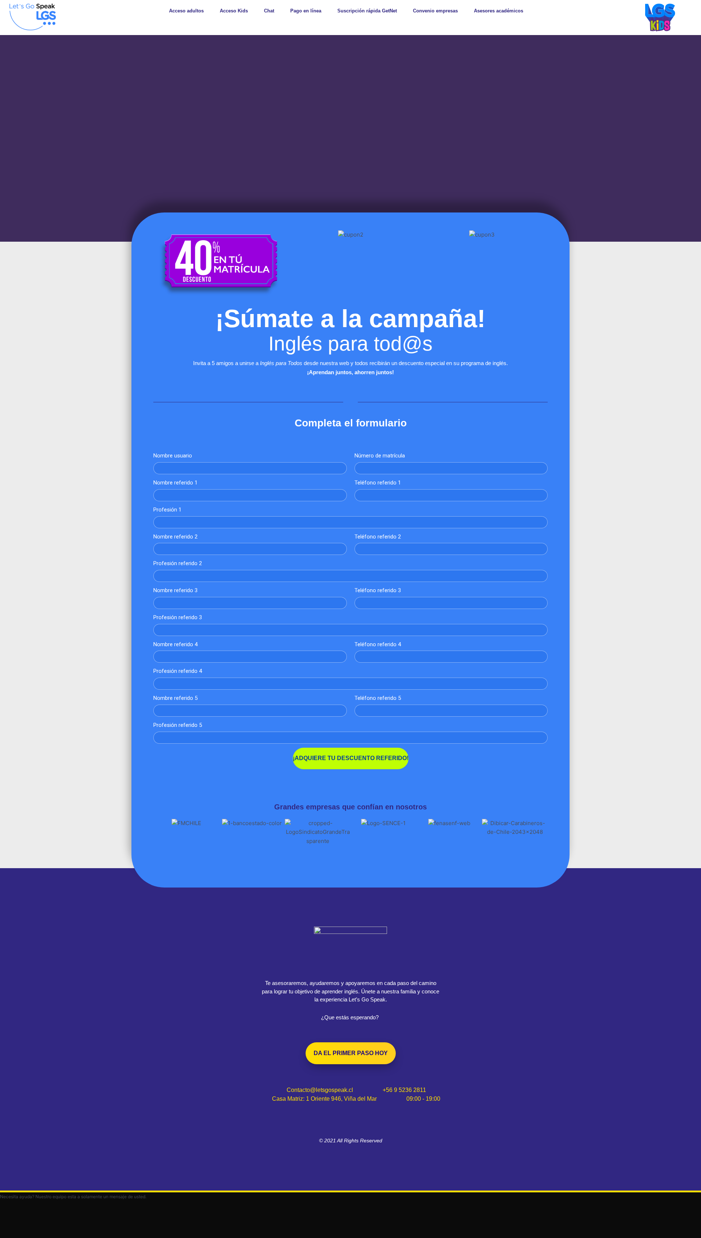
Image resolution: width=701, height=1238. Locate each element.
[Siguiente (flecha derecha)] (45, 1234)
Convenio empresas (435, 11)
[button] (160, 832)
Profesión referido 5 (177, 725)
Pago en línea (305, 11)
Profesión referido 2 (177, 563)
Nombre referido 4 (175, 644)
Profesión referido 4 (177, 671)
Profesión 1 (167, 509)
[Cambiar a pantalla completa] (45, 1224)
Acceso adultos (186, 11)
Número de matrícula (380, 455)
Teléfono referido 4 (378, 644)
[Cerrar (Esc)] (106, 1224)
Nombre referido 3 (175, 590)
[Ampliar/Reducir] (14, 1224)
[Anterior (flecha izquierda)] (14, 1234)
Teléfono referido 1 (378, 482)
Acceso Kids (234, 11)
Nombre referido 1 (175, 482)
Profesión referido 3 (177, 617)
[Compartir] (76, 1224)
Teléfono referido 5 (378, 698)
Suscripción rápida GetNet (367, 11)
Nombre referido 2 (175, 536)
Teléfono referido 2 (378, 536)
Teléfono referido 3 (378, 590)
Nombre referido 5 (175, 698)
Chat (269, 11)
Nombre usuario (172, 455)
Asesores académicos (498, 11)
